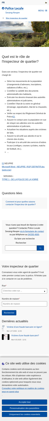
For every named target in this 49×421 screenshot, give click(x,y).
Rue (4, 286)
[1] (14, 117)
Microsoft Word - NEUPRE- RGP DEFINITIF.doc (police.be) (23, 168)
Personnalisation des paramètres (24, 408)
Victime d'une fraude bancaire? (25, 335)
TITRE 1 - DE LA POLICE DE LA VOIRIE (20, 179)
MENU (41, 11)
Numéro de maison (10, 299)
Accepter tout (24, 402)
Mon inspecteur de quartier (16, 18)
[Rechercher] (40, 248)
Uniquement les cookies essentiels (24, 414)
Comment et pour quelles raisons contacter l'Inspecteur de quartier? (21, 203)
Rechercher (21, 243)
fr (3, 3)
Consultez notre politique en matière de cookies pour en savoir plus (23, 390)
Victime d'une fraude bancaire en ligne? (24, 327)
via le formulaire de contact (32, 231)
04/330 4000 (33, 234)
